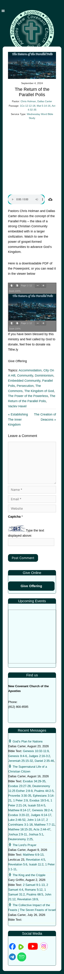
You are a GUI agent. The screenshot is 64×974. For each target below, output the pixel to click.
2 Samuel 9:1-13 (34, 885)
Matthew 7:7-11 (44, 824)
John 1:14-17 (35, 820)
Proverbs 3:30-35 (19, 795)
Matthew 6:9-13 (33, 854)
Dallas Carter (44, 101)
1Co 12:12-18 (27, 105)
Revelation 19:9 (27, 899)
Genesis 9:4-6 (17, 756)
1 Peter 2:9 (20, 800)
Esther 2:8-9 (24, 791)
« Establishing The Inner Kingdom (18, 419)
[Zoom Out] (37, 286)
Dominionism (44, 375)
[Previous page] (11, 286)
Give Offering (31, 586)
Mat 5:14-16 (43, 105)
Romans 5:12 (33, 889)
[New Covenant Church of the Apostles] (32, 32)
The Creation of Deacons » (45, 417)
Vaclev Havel (17, 406)
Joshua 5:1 (36, 834)
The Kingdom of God (39, 391)
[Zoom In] (43, 286)
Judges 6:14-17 (41, 815)
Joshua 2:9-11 (17, 834)
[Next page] (17, 286)
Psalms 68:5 (34, 894)
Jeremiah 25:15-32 (20, 761)
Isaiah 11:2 (36, 864)
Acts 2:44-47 (41, 829)
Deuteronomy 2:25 (20, 839)
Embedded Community (24, 380)
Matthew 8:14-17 (19, 810)
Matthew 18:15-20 (20, 829)
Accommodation (30, 370)
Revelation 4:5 (35, 859)
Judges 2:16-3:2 (39, 756)
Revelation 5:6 (17, 864)
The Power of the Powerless (28, 396)
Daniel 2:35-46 (44, 761)
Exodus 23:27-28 (19, 786)
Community (25, 375)
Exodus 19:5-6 (39, 800)
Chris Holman (28, 101)
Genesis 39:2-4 (42, 810)
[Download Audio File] (50, 199)
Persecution (25, 386)
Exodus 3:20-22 (18, 815)
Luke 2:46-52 (16, 820)
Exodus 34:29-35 (34, 781)
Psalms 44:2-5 (44, 791)
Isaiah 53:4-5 (36, 805)
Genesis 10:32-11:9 (36, 751)
